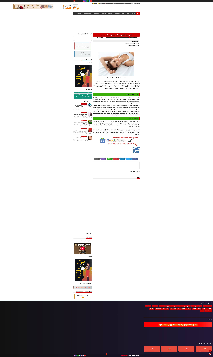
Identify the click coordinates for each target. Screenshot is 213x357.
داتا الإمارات (186, 348)
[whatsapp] (87, 1)
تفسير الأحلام (162, 306)
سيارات (194, 308)
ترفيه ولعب (79, 13)
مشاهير (151, 308)
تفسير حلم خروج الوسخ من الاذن (81, 138)
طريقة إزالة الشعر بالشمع (133, 45)
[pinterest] (81, 355)
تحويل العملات (78, 98)
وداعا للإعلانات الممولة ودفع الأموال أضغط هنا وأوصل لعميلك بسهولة (178, 324)
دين (203, 308)
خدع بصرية (208, 308)
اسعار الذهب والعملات (87, 13)
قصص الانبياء (165, 308)
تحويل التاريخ (87, 98)
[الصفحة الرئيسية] (138, 13)
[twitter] (89, 1)
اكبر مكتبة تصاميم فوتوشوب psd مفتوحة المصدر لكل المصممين (81, 106)
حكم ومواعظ (154, 306)
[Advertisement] (106, 25)
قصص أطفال (173, 308)
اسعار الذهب (78, 92)
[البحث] (74, 1)
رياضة (199, 308)
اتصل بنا (119, 3)
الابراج (183, 306)
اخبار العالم (133, 13)
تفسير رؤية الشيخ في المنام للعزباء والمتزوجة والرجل (80, 114)
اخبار (204, 306)
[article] (105, 165)
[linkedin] (83, 355)
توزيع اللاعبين (87, 96)
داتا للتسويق (104, 13)
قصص (123, 13)
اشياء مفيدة (110, 13)
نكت (201, 311)
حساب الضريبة (78, 96)
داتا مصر (152, 348)
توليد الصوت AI (108, 3)
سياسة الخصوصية (130, 3)
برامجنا (168, 306)
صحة (183, 308)
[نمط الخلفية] (210, 354)
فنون (178, 308)
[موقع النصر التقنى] (71, 7)
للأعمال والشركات (96, 13)
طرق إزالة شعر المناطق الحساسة (131, 43)
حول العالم (147, 306)
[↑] (106, 354)
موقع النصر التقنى (124, 355)
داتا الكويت (169, 348)
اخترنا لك (199, 306)
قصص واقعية (158, 308)
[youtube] (91, 1)
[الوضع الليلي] (210, 351)
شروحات (188, 308)
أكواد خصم (193, 306)
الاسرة (128, 37)
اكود (187, 306)
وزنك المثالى (78, 94)
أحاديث (209, 306)
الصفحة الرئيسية (136, 3)
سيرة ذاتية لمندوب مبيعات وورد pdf (80, 130)
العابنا (173, 306)
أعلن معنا (95, 3)
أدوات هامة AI (114, 3)
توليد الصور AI (101, 3)
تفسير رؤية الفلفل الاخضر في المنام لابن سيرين (80, 122)
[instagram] (84, 1)
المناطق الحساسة (134, 81)
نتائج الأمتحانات (117, 13)
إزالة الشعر (131, 121)
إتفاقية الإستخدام (124, 3)
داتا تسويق (87, 92)
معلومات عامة (207, 311)
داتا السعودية (203, 348)
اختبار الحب (87, 94)
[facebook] (86, 1)
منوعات (128, 13)
